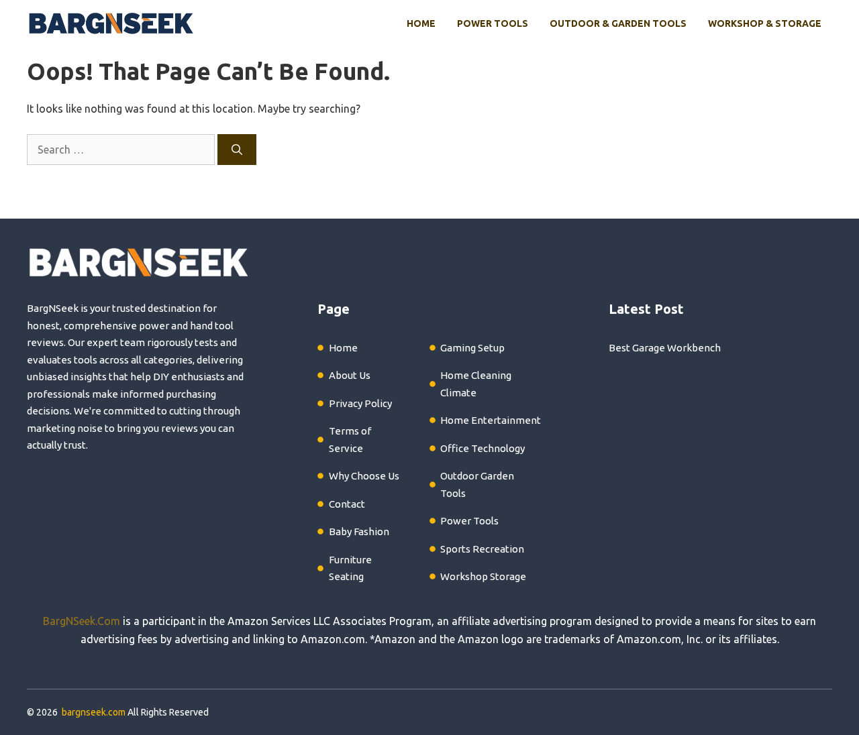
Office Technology (482, 448)
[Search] (236, 149)
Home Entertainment (490, 420)
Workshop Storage (483, 576)
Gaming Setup (472, 347)
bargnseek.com (93, 712)
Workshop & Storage (764, 23)
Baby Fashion (359, 531)
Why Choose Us (364, 476)
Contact (347, 504)
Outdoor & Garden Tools (618, 23)
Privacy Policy (360, 403)
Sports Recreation (482, 549)
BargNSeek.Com (81, 621)
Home (421, 23)
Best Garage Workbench (665, 347)
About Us (349, 375)
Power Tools (492, 23)
